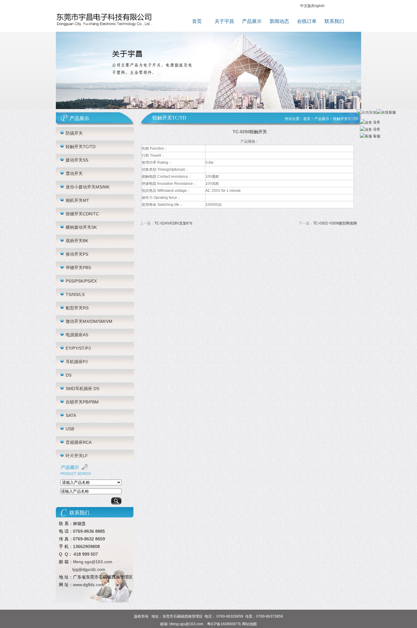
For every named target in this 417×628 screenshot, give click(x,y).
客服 (376, 136)
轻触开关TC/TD (81, 146)
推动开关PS (77, 254)
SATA (71, 415)
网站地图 (249, 624)
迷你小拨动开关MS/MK (88, 186)
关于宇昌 (224, 21)
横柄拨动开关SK (81, 227)
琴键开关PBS (78, 267)
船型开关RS (77, 307)
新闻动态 (279, 21)
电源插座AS (77, 334)
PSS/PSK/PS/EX (81, 281)
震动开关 (74, 173)
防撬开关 (74, 133)
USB (70, 428)
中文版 (305, 6)
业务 (376, 122)
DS (68, 375)
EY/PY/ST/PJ (78, 348)
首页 (197, 21)
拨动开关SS (77, 160)
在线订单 (307, 21)
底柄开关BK (77, 240)
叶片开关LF (77, 455)
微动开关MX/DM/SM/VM (89, 321)
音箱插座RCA (79, 442)
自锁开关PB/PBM (82, 402)
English (318, 6)
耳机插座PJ (77, 361)
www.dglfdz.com (88, 584)
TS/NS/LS (75, 294)
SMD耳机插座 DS (82, 388)
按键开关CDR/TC (82, 213)
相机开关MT (77, 200)
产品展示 (252, 21)
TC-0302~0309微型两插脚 (335, 223)
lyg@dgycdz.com (88, 569)
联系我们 (334, 21)
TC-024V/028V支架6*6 (173, 223)
